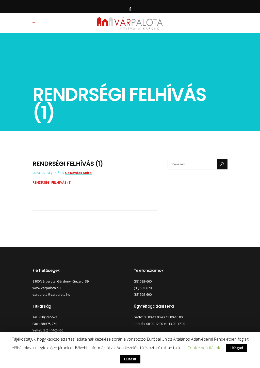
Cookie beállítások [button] (203, 348)
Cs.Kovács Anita (78, 173)
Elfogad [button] (236, 347)
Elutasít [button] (130, 359)
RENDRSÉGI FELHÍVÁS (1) (51, 182)
